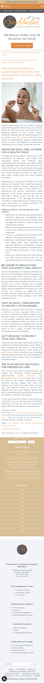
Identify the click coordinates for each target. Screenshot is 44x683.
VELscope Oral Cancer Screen (23, 653)
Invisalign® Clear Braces (22, 633)
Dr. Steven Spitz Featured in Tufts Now (22, 478)
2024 (22, 498)
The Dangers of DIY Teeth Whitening (22, 458)
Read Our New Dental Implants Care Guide (22, 2)
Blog (12, 413)
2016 (22, 530)
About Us (32, 669)
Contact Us (8, 676)
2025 (22, 494)
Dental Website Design (15, 679)
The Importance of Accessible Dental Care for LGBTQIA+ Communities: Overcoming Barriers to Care (22, 464)
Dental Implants (19, 608)
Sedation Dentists (18, 650)
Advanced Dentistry (30, 674)
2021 (22, 510)
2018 (22, 522)
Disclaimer (26, 676)
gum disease (22, 137)
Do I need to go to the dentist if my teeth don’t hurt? (22, 453)
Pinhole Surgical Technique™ (22, 645)
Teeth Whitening (20, 628)
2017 (22, 526)
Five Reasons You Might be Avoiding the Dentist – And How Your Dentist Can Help (22, 472)
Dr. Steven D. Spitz (22, 590)
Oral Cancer (25, 423)
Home (11, 669)
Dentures (16, 610)
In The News (20, 595)
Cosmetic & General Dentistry (22, 671)
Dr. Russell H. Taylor (23, 593)
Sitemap (36, 676)
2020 (22, 514)
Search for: (9, 664)
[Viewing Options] (4, 678)
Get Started (20, 669)
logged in (17, 433)
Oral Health (19, 413)
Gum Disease (13, 423)
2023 (22, 502)
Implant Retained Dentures (23, 615)
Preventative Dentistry (33, 413)
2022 (22, 506)
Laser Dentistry (17, 648)
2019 (22, 518)
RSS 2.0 (5, 417)
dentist (9, 371)
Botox (16, 630)
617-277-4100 (23, 574)
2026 (22, 490)
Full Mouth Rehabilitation (22, 613)
